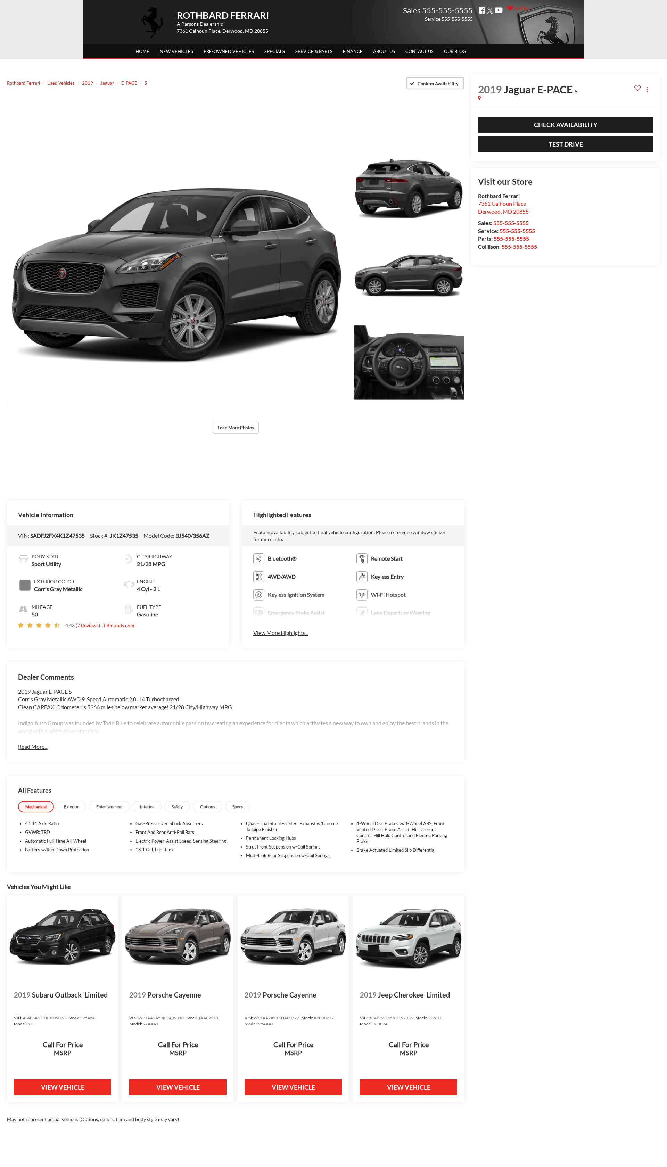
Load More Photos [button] (235, 427)
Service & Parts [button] (313, 51)
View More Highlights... (280, 632)
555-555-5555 (511, 223)
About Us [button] (384, 51)
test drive (566, 144)
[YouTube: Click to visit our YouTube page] (498, 11)
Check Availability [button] (566, 125)
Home (142, 51)
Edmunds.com (119, 625)
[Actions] (647, 89)
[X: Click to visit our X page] (489, 11)
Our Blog (455, 51)
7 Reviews (88, 625)
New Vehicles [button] (176, 51)
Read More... (33, 746)
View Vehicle (62, 1087)
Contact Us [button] (419, 51)
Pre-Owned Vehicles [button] (229, 51)
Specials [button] (274, 51)
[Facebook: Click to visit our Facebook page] (481, 11)
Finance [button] (353, 51)
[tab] (36, 806)
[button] (176, 276)
